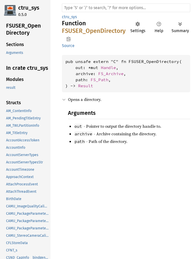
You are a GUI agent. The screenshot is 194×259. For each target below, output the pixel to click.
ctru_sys (28, 7)
